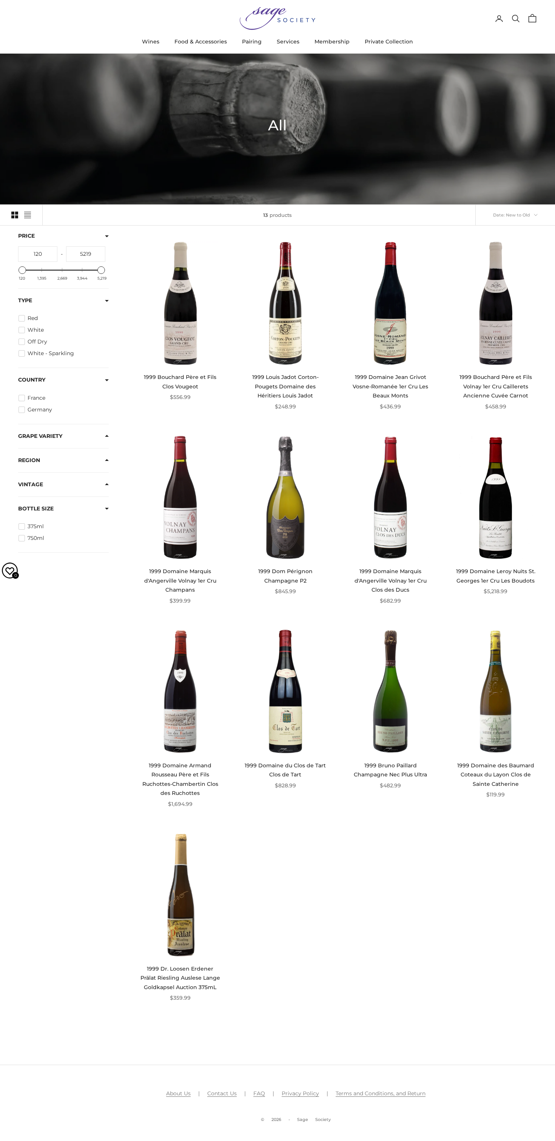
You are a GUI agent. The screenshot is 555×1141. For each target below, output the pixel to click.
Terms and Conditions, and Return (381, 1093)
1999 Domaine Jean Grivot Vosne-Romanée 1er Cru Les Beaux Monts (390, 386)
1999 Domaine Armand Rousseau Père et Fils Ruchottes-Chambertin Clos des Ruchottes (180, 779)
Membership (332, 41)
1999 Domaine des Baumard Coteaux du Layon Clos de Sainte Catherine (495, 774)
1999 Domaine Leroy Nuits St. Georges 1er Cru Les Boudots (495, 576)
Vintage (30, 484)
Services (288, 41)
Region (29, 459)
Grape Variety (40, 435)
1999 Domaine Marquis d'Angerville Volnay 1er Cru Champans (180, 580)
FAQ (259, 1093)
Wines (150, 41)
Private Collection (389, 41)
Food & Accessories (200, 41)
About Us (178, 1093)
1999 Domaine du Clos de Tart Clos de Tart (285, 770)
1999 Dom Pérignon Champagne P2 (285, 576)
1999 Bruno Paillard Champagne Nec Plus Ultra (390, 770)
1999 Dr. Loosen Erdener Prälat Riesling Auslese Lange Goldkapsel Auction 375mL (180, 978)
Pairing (252, 41)
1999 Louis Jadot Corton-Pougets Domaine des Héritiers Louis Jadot (285, 386)
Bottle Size (36, 508)
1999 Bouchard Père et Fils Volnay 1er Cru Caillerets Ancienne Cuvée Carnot (495, 386)
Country (31, 379)
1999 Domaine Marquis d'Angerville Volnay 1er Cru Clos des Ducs (391, 580)
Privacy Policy (300, 1093)
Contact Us (222, 1093)
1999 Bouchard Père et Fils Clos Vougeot (180, 382)
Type (25, 300)
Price (26, 235)
